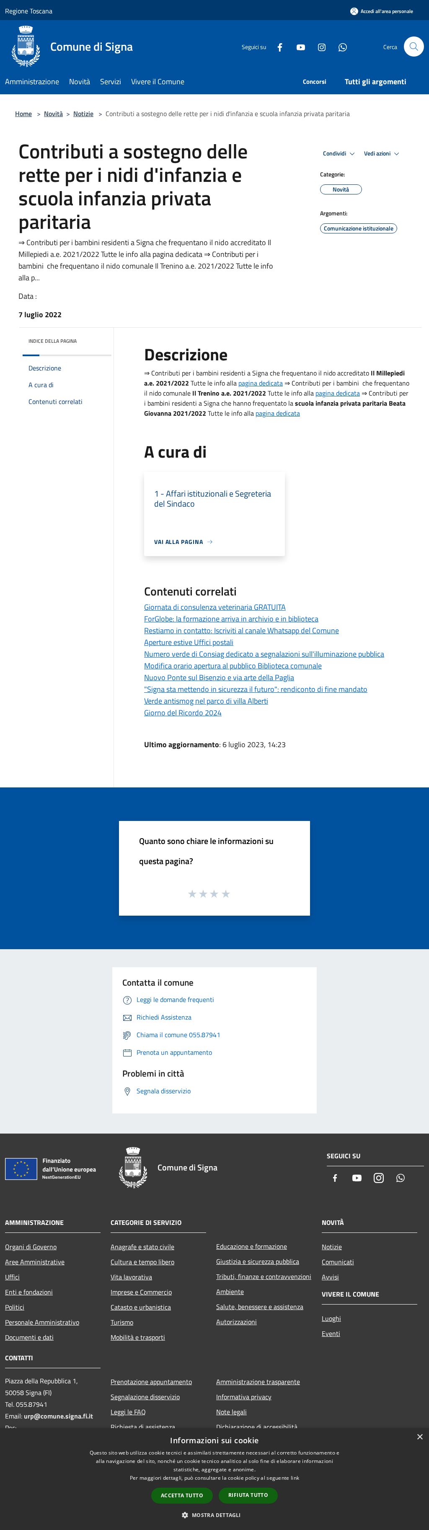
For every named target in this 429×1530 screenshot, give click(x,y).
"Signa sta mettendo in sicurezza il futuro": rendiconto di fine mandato (255, 689)
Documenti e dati (29, 1337)
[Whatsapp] (339, 46)
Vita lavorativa (131, 1277)
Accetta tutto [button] (182, 1495)
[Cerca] (414, 46)
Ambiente (230, 1292)
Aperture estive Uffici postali (188, 642)
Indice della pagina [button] (52, 341)
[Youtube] (297, 46)
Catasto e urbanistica (141, 1307)
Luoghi (331, 1318)
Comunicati (338, 1262)
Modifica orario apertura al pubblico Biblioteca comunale (233, 665)
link (295, 1477)
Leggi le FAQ (128, 1412)
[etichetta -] (226, 893)
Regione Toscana (28, 11)
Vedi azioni (378, 153)
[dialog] (214, 1479)
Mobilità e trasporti (138, 1337)
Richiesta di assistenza (143, 1427)
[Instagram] (318, 46)
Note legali (231, 1412)
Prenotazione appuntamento (151, 1382)
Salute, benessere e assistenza (259, 1307)
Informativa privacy (243, 1397)
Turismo (122, 1322)
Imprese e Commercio (141, 1292)
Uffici (12, 1277)
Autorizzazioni (236, 1322)
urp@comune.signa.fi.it (58, 1416)
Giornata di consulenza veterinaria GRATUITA (215, 607)
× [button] (419, 1437)
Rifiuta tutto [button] (248, 1495)
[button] (214, 1515)
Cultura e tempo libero (142, 1262)
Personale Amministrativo (42, 1322)
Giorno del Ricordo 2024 (183, 712)
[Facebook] (276, 46)
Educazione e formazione (251, 1246)
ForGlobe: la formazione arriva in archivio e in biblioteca (231, 618)
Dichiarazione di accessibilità (256, 1427)
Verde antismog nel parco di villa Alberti (206, 701)
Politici (14, 1307)
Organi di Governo (31, 1247)
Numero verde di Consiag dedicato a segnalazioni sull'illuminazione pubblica (264, 654)
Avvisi (330, 1277)
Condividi (335, 153)
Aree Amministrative (35, 1262)
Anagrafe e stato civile (142, 1247)
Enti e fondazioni (29, 1292)
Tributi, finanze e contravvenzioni (263, 1276)
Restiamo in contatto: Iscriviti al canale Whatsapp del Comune (241, 630)
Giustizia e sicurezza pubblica (257, 1261)
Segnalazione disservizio (145, 1397)
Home (23, 114)
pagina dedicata (260, 383)
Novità (53, 114)
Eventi (331, 1333)
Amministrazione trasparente (258, 1382)
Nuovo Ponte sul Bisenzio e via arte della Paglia (219, 677)
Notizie (83, 114)
